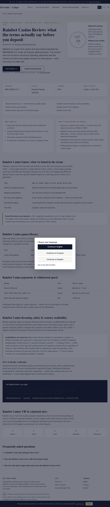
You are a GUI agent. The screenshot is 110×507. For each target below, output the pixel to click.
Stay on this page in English (46, 265)
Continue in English (55, 247)
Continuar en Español (55, 259)
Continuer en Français (55, 253)
